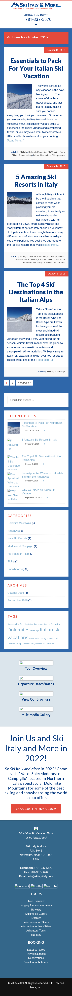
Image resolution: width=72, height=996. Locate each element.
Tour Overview (36, 668)
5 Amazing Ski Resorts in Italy (36, 180)
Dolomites (18, 629)
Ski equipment (58, 155)
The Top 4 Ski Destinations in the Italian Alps (36, 291)
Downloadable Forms (36, 962)
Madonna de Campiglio (34, 263)
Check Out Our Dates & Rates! (36, 809)
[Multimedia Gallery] (36, 709)
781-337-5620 (37, 19)
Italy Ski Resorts (17, 538)
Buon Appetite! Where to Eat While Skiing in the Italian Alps (42, 475)
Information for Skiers (36, 922)
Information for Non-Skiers (36, 926)
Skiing (15, 155)
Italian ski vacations (42, 155)
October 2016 (16, 592)
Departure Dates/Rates (36, 684)
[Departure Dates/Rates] (36, 678)
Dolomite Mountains (37, 152)
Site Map (36, 934)
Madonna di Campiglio (20, 546)
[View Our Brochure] (36, 693)
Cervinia (42, 259)
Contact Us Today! (36, 14)
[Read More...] (15, 140)
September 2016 (18, 600)
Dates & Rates (36, 949)
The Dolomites (48, 644)
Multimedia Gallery (36, 715)
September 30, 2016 (33, 498)
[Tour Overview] (36, 663)
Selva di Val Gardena (55, 263)
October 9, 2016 (31, 464)
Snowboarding (25, 155)
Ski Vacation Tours (56, 152)
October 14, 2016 (32, 444)
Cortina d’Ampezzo (56, 259)
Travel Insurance (36, 953)
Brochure (36, 918)
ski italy (38, 644)
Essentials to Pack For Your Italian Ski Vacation (36, 68)
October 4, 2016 (31, 481)
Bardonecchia (30, 259)
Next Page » (24, 382)
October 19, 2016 (32, 430)
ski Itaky (31, 644)
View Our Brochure (36, 699)
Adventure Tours (36, 930)
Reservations (36, 958)
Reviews (36, 909)
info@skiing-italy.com (40, 876)
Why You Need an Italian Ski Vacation (38, 492)
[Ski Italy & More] (36, 829)
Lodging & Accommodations (36, 905)
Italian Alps (52, 256)
